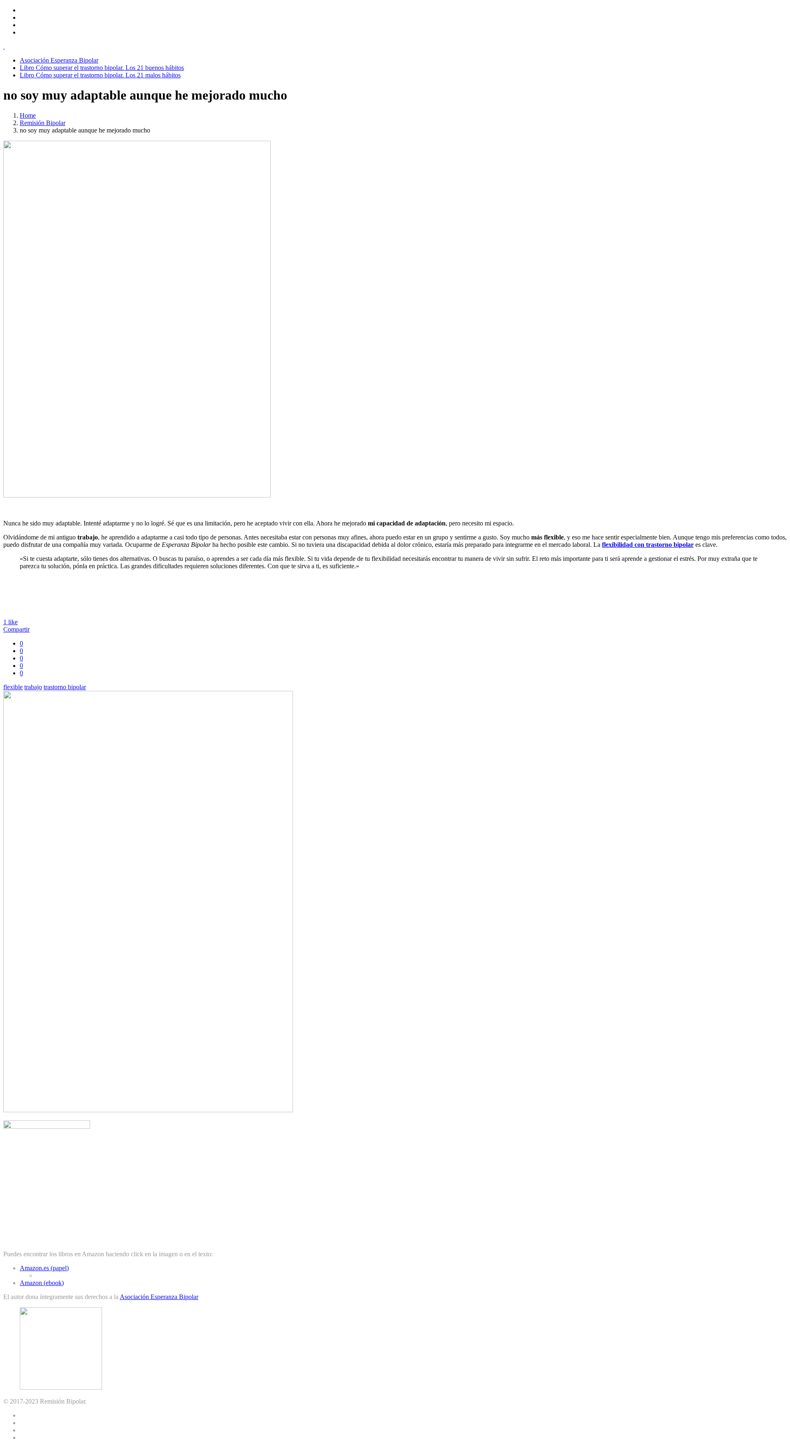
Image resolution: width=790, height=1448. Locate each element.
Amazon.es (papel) (44, 1267)
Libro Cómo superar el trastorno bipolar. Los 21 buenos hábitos (102, 67)
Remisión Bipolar (42, 122)
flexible (13, 686)
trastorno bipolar (65, 686)
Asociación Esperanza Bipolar (59, 60)
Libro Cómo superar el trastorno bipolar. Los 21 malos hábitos (100, 75)
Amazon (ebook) (42, 1282)
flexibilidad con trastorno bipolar (648, 544)
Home (28, 115)
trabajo (33, 686)
